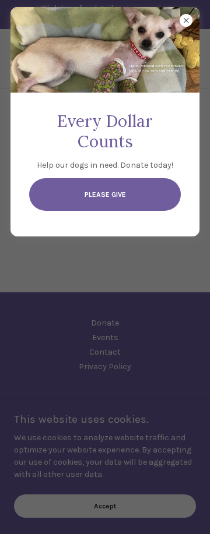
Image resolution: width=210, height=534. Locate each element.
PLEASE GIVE (105, 194)
